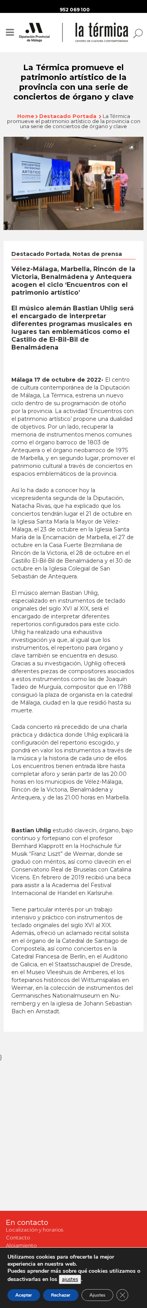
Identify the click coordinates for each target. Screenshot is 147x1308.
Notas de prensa (97, 253)
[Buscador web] (135, 33)
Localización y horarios (34, 1229)
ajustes (70, 1279)
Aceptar (23, 1295)
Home (25, 116)
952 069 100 (75, 10)
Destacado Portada (67, 116)
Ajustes (97, 1295)
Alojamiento (21, 1245)
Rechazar (61, 1295)
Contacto (18, 1237)
